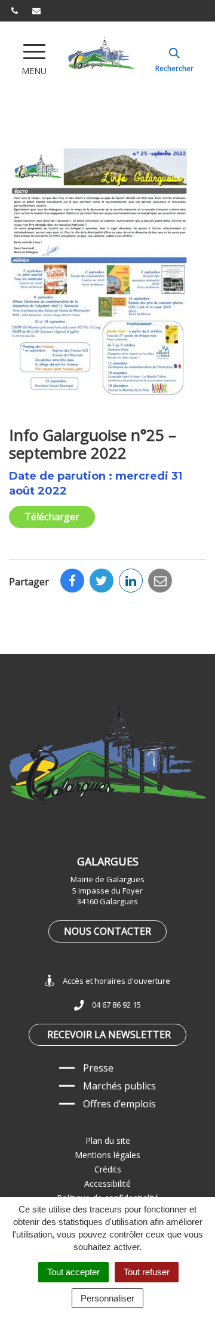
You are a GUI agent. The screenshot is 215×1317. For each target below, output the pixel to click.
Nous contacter (107, 931)
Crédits (107, 1169)
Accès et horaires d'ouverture (116, 980)
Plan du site (107, 1140)
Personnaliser (107, 1298)
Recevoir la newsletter (109, 1034)
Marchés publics (119, 1085)
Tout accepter (73, 1272)
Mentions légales (107, 1155)
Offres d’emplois (119, 1103)
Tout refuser (147, 1272)
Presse (98, 1068)
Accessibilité (107, 1183)
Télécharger (51, 516)
